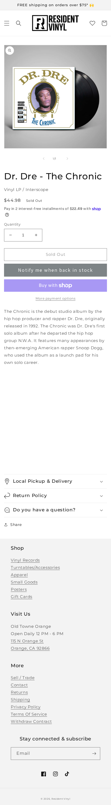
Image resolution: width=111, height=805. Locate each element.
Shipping (20, 699)
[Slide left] (44, 159)
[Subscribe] (94, 753)
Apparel (19, 574)
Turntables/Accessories (35, 567)
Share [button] (16, 524)
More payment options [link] (55, 298)
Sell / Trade (22, 677)
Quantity (12, 224)
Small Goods (24, 582)
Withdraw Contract (31, 721)
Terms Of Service (29, 714)
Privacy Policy (25, 706)
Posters (19, 589)
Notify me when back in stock (55, 270)
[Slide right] (67, 159)
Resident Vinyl (60, 798)
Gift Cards (21, 596)
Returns (19, 692)
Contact (19, 684)
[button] (7, 23)
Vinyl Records (25, 560)
